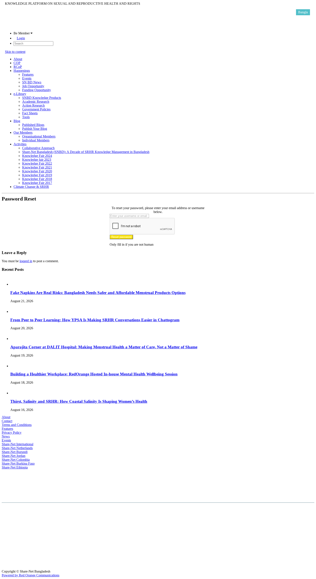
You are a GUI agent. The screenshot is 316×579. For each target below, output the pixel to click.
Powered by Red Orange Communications (30, 575)
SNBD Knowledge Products (41, 98)
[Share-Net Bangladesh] (15, 26)
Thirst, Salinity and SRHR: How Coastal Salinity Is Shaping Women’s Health (78, 401)
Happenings (22, 70)
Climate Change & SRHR (31, 186)
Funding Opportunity (36, 90)
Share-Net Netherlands (17, 448)
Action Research (33, 105)
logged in (26, 261)
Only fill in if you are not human (131, 244)
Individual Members (35, 140)
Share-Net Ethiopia (15, 467)
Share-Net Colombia (16, 459)
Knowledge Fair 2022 (37, 163)
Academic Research (35, 101)
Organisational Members (38, 136)
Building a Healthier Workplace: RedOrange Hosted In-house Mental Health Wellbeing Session (94, 374)
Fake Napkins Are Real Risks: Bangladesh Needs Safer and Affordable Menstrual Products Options (98, 292)
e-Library (20, 94)
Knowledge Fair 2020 (37, 171)
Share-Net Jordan (13, 456)
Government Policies (36, 109)
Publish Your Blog (34, 128)
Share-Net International (17, 444)
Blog (17, 121)
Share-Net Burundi (15, 452)
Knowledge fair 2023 (36, 159)
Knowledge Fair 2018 (37, 179)
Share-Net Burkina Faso (18, 463)
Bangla (303, 12)
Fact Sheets (30, 113)
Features (28, 74)
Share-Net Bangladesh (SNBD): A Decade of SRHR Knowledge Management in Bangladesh (85, 152)
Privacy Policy (11, 432)
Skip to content (15, 52)
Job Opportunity (33, 86)
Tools (26, 117)
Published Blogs (33, 125)
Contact (7, 421)
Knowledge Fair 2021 (37, 167)
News (6, 436)
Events (26, 78)
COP (17, 63)
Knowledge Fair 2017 (37, 183)
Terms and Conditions (17, 425)
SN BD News (31, 82)
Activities (20, 144)
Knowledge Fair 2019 (37, 175)
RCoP (18, 67)
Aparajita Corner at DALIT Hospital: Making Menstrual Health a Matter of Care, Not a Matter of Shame (103, 347)
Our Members (23, 132)
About (18, 59)
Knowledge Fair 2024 (37, 156)
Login (21, 38)
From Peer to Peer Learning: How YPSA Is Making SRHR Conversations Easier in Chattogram (94, 320)
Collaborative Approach (38, 148)
